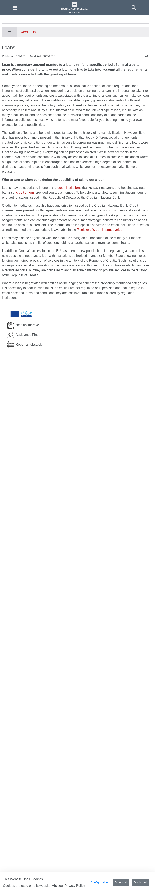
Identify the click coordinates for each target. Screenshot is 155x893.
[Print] (147, 56)
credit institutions (69, 187)
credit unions (25, 192)
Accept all (121, 882)
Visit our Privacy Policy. (69, 885)
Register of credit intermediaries (99, 229)
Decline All (140, 882)
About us (28, 32)
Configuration (99, 882)
